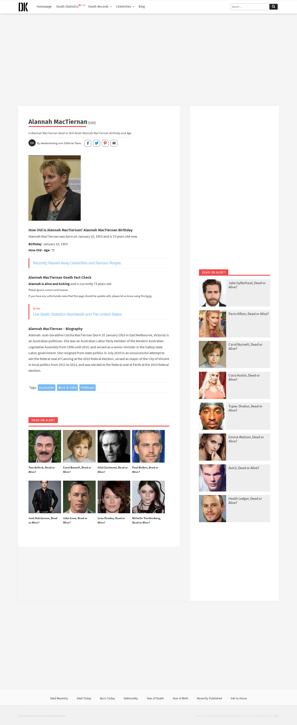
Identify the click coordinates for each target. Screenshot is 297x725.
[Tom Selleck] (44, 446)
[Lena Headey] (114, 497)
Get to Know (239, 698)
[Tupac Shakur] (212, 417)
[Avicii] (212, 478)
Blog (142, 6)
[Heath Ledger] (212, 509)
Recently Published (209, 698)
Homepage (44, 6)
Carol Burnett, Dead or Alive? (245, 346)
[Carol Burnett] (79, 446)
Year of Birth (180, 698)
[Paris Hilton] (212, 324)
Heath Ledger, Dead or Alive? (245, 500)
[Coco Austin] (212, 386)
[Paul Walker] (148, 446)
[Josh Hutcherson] (44, 497)
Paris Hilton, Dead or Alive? (249, 313)
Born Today (107, 698)
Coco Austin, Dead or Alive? (244, 377)
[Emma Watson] (212, 447)
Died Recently (59, 698)
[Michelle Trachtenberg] (148, 497)
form (149, 296)
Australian (46, 387)
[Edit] (92, 122)
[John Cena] (79, 497)
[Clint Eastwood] (114, 446)
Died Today (84, 698)
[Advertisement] (148, 58)
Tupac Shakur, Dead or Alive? (245, 408)
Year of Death (155, 698)
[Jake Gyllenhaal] (212, 293)
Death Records (98, 6)
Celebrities (123, 6)
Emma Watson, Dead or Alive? (246, 439)
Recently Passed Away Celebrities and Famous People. (77, 262)
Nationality (131, 698)
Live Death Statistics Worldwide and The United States (77, 312)
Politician (87, 387)
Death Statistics (67, 6)
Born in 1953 (67, 387)
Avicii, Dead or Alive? (244, 467)
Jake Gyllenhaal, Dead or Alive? (247, 284)
